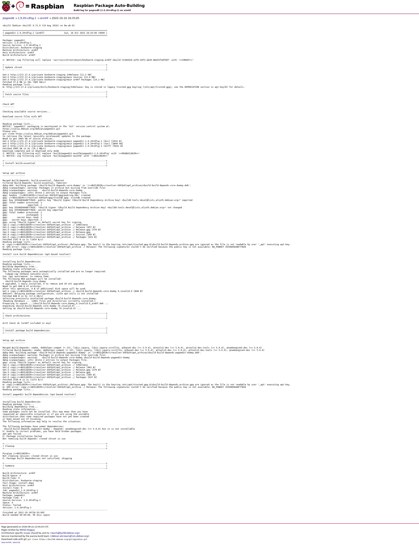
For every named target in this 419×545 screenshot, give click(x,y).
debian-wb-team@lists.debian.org (70, 536)
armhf (44, 18)
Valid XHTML (6, 542)
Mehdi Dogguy (27, 530)
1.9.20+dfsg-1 (27, 18)
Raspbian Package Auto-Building (109, 5)
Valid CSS (16, 542)
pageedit (8, 18)
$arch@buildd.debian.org (65, 533)
